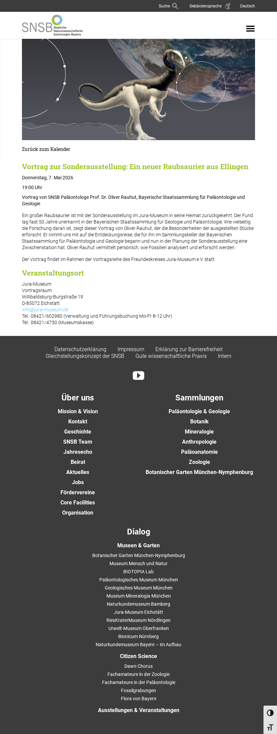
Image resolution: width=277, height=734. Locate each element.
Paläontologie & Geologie (199, 411)
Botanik (199, 421)
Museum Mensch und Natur (138, 563)
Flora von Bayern (138, 698)
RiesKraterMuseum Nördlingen (138, 620)
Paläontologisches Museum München (138, 579)
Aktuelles (77, 472)
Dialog (138, 531)
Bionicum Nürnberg (138, 636)
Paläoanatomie (199, 452)
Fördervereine (77, 492)
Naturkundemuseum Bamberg (138, 604)
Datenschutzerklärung (80, 349)
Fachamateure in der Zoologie (138, 674)
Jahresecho (78, 452)
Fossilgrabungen (138, 690)
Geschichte (77, 431)
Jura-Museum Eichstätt (138, 612)
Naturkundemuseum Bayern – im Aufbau (138, 644)
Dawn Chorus (138, 666)
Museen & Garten (138, 545)
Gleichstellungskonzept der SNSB (85, 356)
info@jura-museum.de (45, 309)
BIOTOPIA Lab (138, 571)
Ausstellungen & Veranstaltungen (138, 710)
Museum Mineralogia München (138, 596)
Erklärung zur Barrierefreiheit (189, 349)
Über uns (77, 397)
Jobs (78, 482)
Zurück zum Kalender (46, 149)
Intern (224, 356)
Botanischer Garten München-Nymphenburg (199, 472)
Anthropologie (199, 442)
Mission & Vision (78, 411)
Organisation (77, 512)
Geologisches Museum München (139, 588)
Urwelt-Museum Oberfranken (138, 628)
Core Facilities (77, 502)
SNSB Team (77, 442)
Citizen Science (138, 656)
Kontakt (77, 421)
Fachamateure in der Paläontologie (138, 682)
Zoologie (199, 462)
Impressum (131, 349)
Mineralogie (199, 431)
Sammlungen (199, 397)
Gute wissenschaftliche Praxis (171, 356)
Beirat (78, 462)
